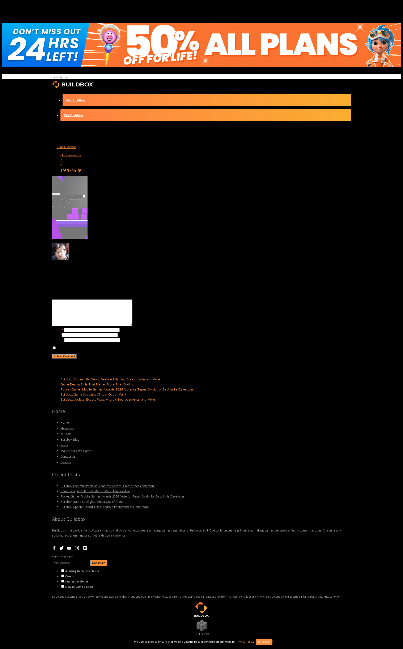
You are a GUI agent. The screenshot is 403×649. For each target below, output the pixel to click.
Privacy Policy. (332, 596)
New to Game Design (79, 587)
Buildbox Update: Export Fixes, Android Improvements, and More (107, 399)
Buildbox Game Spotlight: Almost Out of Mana (93, 394)
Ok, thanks (264, 642)
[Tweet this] (65, 170)
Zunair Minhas (66, 147)
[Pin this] (79, 170)
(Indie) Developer (76, 581)
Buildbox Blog (69, 439)
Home (64, 422)
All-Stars (66, 434)
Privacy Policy (244, 642)
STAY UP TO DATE (62, 557)
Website (58, 340)
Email (57, 335)
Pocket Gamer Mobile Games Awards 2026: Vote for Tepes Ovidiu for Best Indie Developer (127, 389)
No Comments (70, 155)
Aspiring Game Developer (82, 571)
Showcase (67, 428)
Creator (70, 576)
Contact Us (68, 456)
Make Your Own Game (75, 451)
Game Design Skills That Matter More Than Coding (96, 384)
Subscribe (98, 562)
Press (64, 445)
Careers (65, 462)
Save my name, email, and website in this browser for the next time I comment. (113, 348)
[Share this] (61, 170)
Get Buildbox (76, 100)
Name (57, 330)
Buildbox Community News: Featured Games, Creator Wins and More (110, 379)
